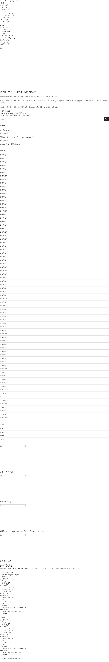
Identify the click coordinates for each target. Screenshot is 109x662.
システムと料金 (5, 17)
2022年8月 (3, 281)
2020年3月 (3, 361)
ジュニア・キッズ (7, 13)
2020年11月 (3, 333)
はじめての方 (4, 5)
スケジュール (4, 19)
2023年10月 (3, 239)
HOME (2, 3)
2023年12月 (3, 232)
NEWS (2, 435)
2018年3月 (3, 389)
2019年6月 (3, 382)
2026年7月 (3, 158)
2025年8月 (3, 186)
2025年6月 (3, 193)
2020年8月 (3, 344)
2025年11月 (3, 179)
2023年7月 (3, 249)
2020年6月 (3, 351)
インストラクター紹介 (9, 15)
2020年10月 (3, 337)
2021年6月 (3, 316)
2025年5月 (3, 197)
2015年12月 (3, 414)
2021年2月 (3, 323)
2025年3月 (3, 200)
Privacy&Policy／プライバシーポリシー (14, 607)
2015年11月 (3, 418)
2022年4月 (3, 291)
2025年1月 (3, 204)
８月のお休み (4, 140)
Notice (2, 439)
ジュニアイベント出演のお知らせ (10, 144)
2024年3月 (3, 225)
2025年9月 (3, 183)
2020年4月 (3, 358)
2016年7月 (3, 407)
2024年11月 (3, 207)
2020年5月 (3, 354)
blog (1, 428)
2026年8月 (3, 155)
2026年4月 (3, 165)
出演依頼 (4, 613)
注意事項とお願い (5, 21)
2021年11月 (3, 302)
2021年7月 (3, 312)
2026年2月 (3, 172)
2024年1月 (3, 228)
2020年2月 (3, 365)
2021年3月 (3, 319)
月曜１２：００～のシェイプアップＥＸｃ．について (16, 137)
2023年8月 (3, 246)
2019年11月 (3, 368)
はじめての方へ (5, 579)
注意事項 (2, 603)
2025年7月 (3, 190)
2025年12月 (3, 176)
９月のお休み (4, 133)
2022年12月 (3, 267)
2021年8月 (3, 309)
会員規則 (4, 605)
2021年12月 (3, 298)
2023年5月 (3, 256)
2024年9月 (3, 214)
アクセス (4, 7)
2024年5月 (3, 221)
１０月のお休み (5, 130)
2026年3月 (3, 169)
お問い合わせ (4, 609)
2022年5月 (3, 288)
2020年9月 (3, 340)
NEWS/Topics (4, 577)
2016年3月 (3, 411)
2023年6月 (3, 253)
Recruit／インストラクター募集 (11, 611)
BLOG (2, 599)
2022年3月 (3, 295)
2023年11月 (3, 235)
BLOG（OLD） (6, 601)
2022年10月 (3, 274)
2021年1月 (3, 326)
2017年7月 (3, 396)
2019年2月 (3, 386)
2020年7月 (3, 347)
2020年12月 (3, 330)
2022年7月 (3, 284)
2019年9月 (3, 375)
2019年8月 (3, 379)
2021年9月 (3, 305)
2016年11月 (3, 403)
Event (1, 432)
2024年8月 (3, 218)
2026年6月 (3, 162)
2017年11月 (3, 393)
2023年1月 (3, 263)
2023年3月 (3, 260)
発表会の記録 (4, 595)
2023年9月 (3, 242)
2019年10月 (3, 372)
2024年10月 (3, 211)
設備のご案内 (6, 9)
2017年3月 (3, 400)
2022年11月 (3, 270)
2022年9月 (3, 277)
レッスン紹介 (4, 11)
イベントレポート (7, 597)
